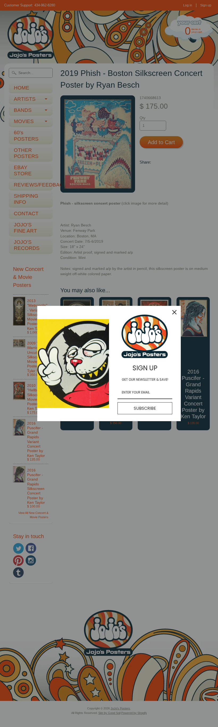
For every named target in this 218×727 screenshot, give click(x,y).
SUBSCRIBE (145, 408)
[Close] (174, 312)
